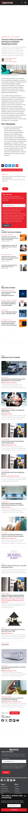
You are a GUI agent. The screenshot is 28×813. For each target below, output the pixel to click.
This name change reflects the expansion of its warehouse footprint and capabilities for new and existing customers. (13, 605)
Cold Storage (15, 36)
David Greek (5, 644)
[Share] (6, 165)
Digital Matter (8, 414)
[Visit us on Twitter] (6, 720)
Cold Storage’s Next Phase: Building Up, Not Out (9, 265)
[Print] (2, 165)
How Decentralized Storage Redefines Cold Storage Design (12, 441)
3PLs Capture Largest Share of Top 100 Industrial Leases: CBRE (13, 630)
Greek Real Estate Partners (11, 476)
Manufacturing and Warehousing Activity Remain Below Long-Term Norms (13, 379)
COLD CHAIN (4, 532)
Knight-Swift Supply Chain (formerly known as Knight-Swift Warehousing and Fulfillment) (12, 600)
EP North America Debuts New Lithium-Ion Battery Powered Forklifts (8, 303)
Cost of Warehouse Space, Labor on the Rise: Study (9, 312)
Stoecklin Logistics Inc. (10, 538)
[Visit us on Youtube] (17, 720)
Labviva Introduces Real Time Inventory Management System (8, 293)
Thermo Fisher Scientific (10, 61)
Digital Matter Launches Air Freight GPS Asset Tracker (9, 246)
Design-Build (4, 310)
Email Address (6, 202)
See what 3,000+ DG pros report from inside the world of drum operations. (9, 238)
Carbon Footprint (6, 696)
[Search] (21, 2)
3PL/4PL (3, 564)
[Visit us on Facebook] (2, 720)
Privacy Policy (12, 223)
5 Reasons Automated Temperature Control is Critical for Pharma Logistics (12, 535)
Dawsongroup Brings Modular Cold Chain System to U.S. (13, 667)
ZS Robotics (7, 507)
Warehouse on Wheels (10, 382)
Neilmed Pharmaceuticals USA (12, 702)
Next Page (14, 713)
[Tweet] (13, 165)
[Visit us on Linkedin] (10, 720)
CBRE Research (8, 633)
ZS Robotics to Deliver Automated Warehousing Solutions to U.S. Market (12, 504)
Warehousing (5, 36)
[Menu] (25, 2)
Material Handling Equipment (9, 300)
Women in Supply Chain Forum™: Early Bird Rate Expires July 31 (13, 566)
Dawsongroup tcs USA (10, 445)
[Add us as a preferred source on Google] (16, 165)
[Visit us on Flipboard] (14, 720)
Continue (14, 809)
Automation (4, 377)
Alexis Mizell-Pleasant (11, 58)
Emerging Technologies (7, 290)
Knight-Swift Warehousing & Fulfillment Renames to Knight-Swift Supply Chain (12, 595)
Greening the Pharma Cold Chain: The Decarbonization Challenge (12, 698)
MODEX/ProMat (5, 501)
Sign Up (6, 225)
